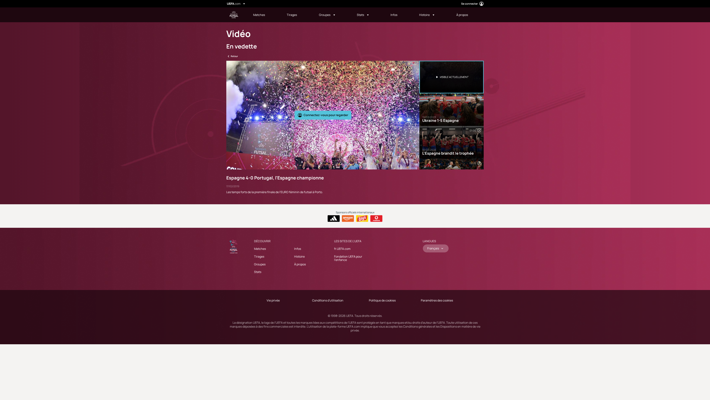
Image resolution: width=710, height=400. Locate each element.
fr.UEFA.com (342, 249)
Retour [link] (234, 56)
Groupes (260, 264)
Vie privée (273, 300)
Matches (260, 249)
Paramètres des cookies (437, 300)
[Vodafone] (376, 218)
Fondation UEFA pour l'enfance (348, 258)
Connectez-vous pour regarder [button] (326, 115)
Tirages (259, 256)
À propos (300, 264)
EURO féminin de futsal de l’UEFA (234, 14)
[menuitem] (265, 14)
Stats (257, 272)
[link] (259, 14)
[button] (327, 14)
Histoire (299, 256)
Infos (297, 249)
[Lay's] (362, 218)
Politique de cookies (382, 300)
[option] (451, 77)
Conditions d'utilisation (327, 300)
